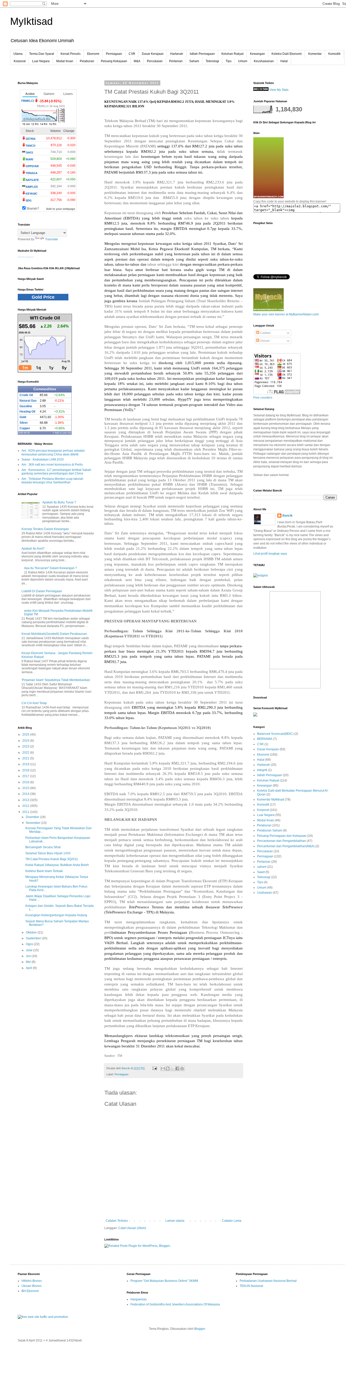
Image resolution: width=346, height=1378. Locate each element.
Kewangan (257, 54)
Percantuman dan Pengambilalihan (281, 841)
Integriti (262, 770)
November (33, 823)
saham (261, 867)
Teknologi (212, 61)
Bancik (287, 515)
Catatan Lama (231, 1220)
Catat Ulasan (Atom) (132, 1228)
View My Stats (279, 90)
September (34, 938)
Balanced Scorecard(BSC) (275, 734)
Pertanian (176, 61)
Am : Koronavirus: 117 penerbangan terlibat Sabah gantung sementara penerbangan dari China (56, 471)
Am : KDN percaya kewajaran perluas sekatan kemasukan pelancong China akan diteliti (53, 452)
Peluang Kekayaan (114, 61)
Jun (29, 956)
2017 (26, 776)
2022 (26, 752)
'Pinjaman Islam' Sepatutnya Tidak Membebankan (56, 680)
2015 (26, 788)
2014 (26, 794)
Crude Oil (26, 395)
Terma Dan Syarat (41, 54)
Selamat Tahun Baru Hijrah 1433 (47, 853)
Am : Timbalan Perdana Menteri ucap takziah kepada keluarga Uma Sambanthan (52, 480)
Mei (29, 962)
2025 (26, 734)
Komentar (315, 54)
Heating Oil (27, 411)
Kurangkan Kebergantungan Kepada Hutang (56, 915)
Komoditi (334, 54)
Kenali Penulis (71, 54)
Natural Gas (28, 400)
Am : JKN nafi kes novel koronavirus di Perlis (52, 464)
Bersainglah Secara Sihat (43, 847)
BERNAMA (264, 739)
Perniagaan (114, 54)
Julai (29, 950)
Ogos (30, 944)
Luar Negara (41, 61)
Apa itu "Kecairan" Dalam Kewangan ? (50, 568)
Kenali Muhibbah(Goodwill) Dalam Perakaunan (54, 634)
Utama (18, 54)
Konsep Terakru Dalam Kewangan (45, 529)
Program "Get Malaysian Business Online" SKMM (164, 1281)
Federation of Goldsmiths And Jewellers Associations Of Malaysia (175, 1304)
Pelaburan (87, 61)
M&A (137, 61)
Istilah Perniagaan (202, 54)
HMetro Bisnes (32, 1281)
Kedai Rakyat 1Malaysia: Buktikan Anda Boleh (57, 865)
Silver (24, 422)
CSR (132, 54)
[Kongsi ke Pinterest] (182, 1068)
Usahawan (264, 892)
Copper (25, 428)
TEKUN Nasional (251, 1286)
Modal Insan (64, 61)
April (29, 968)
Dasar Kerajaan (153, 54)
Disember (33, 817)
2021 (26, 758)
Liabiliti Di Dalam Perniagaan (42, 591)
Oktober (31, 932)
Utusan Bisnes (32, 1286)
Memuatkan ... (27, 257)
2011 (26, 812)
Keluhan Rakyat (232, 54)
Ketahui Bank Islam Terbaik (44, 871)
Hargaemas (138, 1299)
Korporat (20, 61)
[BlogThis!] (167, 1068)
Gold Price (43, 297)
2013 (26, 800)
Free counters (262, 397)
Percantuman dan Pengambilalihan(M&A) (286, 846)
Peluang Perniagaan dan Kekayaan (281, 836)
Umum (242, 61)
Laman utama (174, 1220)
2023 (26, 746)
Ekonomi (93, 54)
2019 (26, 764)
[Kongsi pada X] (172, 1068)
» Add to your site (62, 433)
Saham (194, 61)
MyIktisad (31, 21)
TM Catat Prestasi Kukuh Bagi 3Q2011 (51, 859)
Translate (51, 239)
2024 (26, 740)
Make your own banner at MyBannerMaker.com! (286, 314)
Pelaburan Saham (269, 830)
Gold (23, 417)
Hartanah (176, 54)
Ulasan (264, 341)
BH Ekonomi (30, 1291)
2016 (26, 782)
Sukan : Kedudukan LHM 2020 (43, 459)
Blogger (199, 1329)
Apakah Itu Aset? (33, 548)
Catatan (265, 333)
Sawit (261, 872)
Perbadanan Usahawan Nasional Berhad (268, 1281)
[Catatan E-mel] (154, 1068)
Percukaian (155, 61)
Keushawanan (264, 61)
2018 (26, 770)
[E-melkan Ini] (162, 1068)
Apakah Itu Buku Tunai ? (59, 502)
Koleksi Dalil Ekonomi (287, 54)
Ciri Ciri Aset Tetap (34, 703)
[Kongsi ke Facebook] (177, 1068)
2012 (26, 806)
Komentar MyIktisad (270, 799)
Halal (284, 61)
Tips (229, 61)
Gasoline (26, 406)
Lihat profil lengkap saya (270, 553)
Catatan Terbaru (117, 1220)
